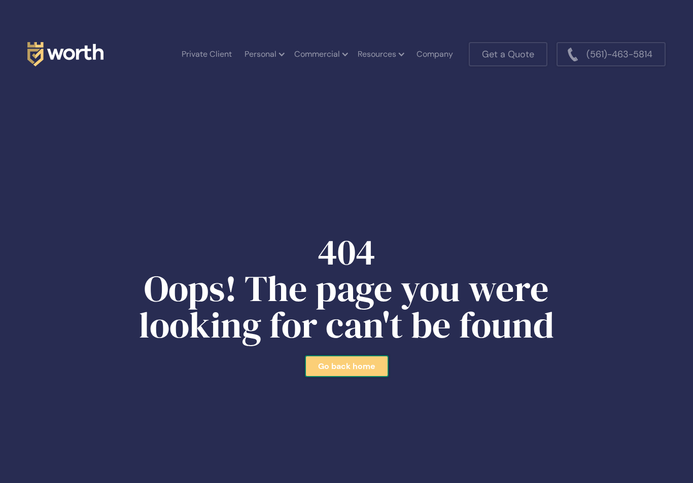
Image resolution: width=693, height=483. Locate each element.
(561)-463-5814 (619, 54)
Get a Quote (508, 54)
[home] (65, 54)
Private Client (207, 54)
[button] (264, 54)
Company (435, 54)
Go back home (346, 366)
